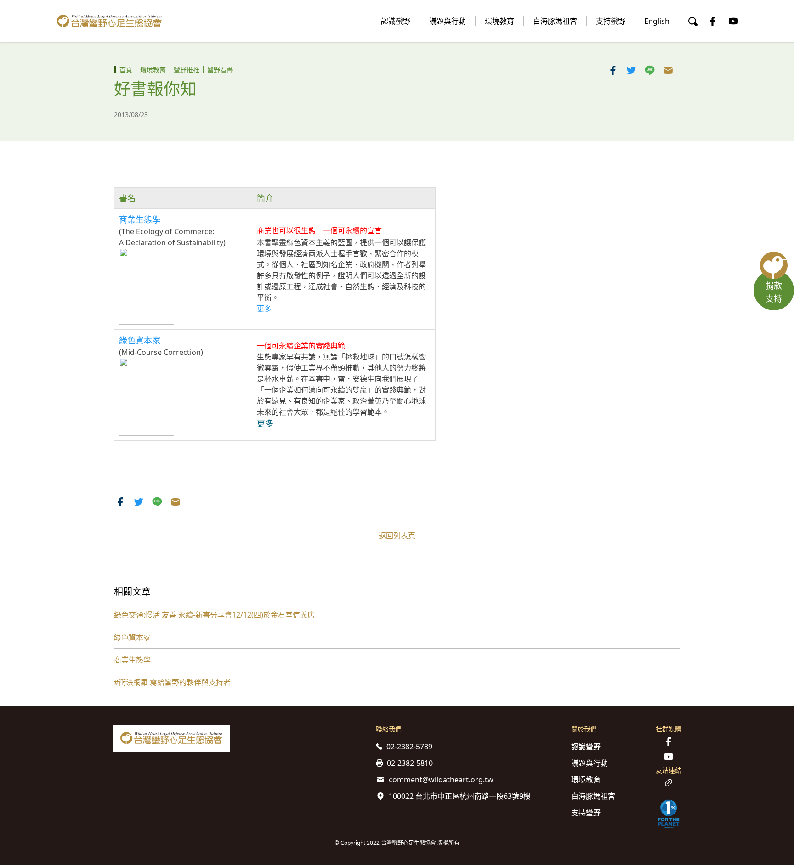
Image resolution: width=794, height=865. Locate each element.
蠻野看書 (220, 69)
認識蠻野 (395, 21)
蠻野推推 (186, 69)
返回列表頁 (397, 535)
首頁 (125, 69)
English (656, 21)
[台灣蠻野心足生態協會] (109, 21)
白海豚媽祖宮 (555, 21)
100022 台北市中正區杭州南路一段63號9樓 (460, 796)
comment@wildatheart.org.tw (441, 780)
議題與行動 (447, 21)
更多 (264, 308)
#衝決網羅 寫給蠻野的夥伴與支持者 (172, 682)
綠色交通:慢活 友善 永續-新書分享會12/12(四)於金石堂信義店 (214, 615)
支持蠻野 (610, 21)
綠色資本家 (132, 637)
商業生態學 (139, 219)
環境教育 (499, 21)
